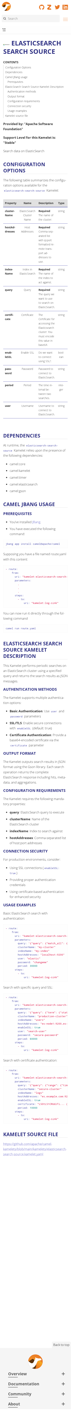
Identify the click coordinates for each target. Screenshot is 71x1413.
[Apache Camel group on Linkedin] (65, 6)
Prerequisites (15, 82)
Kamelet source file (16, 115)
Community (19, 1394)
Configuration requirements (24, 101)
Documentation (23, 1383)
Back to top (61, 1345)
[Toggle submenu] (4, 30)
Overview (17, 1373)
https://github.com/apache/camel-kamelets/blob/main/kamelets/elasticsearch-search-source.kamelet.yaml (35, 1149)
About (14, 1404)
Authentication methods (22, 91)
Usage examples (17, 111)
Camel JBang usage (16, 77)
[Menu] (64, 19)
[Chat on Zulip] (50, 6)
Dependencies (13, 72)
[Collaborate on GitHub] (42, 6)
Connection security (19, 106)
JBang (36, 522)
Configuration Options (18, 67)
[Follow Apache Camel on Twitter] (57, 6)
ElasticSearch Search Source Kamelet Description (34, 86)
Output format (16, 96)
